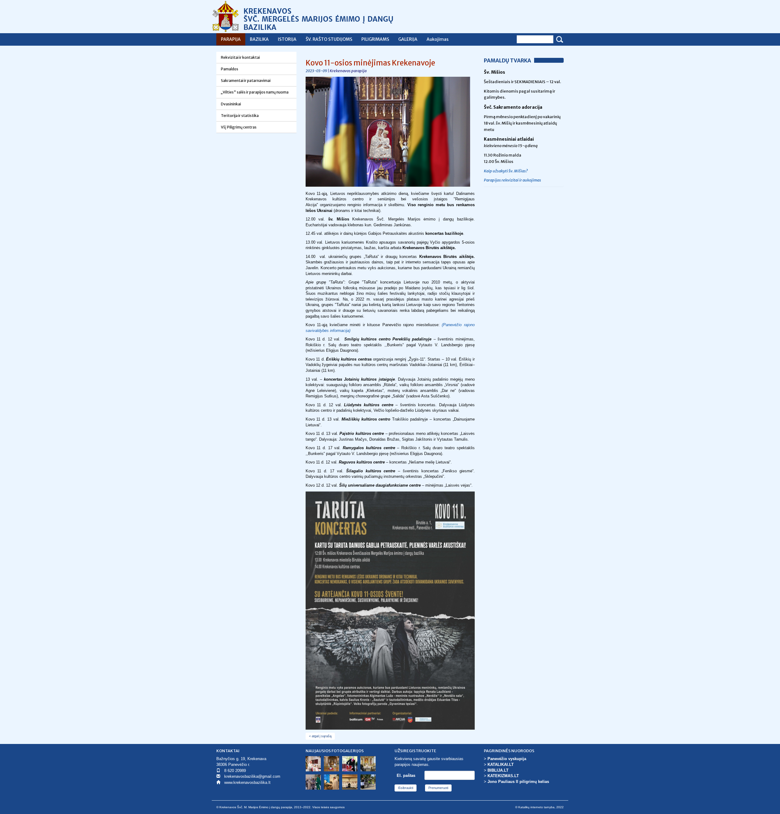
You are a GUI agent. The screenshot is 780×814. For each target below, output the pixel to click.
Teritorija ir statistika (240, 115)
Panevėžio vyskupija (507, 758)
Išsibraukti (405, 788)
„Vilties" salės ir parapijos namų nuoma (255, 92)
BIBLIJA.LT (498, 770)
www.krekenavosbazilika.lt (247, 782)
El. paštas (406, 775)
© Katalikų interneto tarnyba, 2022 (539, 807)
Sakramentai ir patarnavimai (246, 80)
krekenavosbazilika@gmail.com (252, 776)
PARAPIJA (231, 39)
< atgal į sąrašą (320, 736)
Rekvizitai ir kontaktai (240, 57)
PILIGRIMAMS (375, 39)
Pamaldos (229, 69)
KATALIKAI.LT (501, 764)
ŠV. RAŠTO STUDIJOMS (329, 39)
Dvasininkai (231, 104)
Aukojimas (437, 39)
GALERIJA (407, 39)
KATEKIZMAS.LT (503, 775)
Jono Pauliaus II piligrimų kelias (518, 781)
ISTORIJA (287, 39)
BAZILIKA (259, 39)
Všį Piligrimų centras (239, 127)
